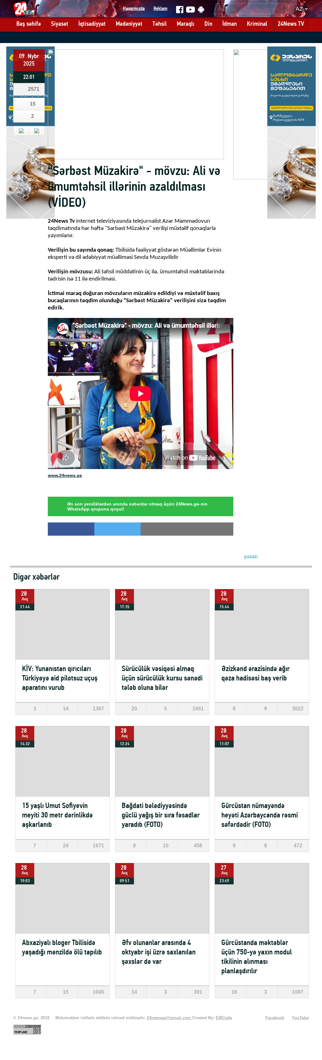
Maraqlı (185, 24)
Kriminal (257, 24)
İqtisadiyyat (92, 24)
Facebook (274, 1018)
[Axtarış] (281, 8)
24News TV (291, 24)
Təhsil (160, 24)
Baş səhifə (28, 24)
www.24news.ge (65, 475)
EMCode (224, 1018)
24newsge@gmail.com (169, 1018)
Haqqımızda (134, 8)
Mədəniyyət (129, 24)
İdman (229, 24)
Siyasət (59, 24)
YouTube (300, 1018)
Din (208, 24)
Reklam (160, 8)
